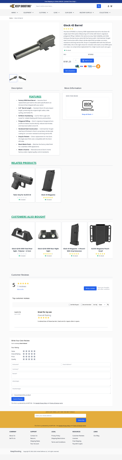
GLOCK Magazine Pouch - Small (100, 250)
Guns (55, 13)
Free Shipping (77, 441)
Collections (103, 13)
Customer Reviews (78, 436)
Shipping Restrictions (58, 438)
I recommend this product (22, 395)
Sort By (95, 304)
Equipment (27, 13)
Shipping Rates (35, 441)
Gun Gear (68, 13)
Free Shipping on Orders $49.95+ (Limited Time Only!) (60, 1)
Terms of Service (54, 403)
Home (11, 18)
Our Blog (96, 436)
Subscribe (81, 420)
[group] (69, 29)
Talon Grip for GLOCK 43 (22, 195)
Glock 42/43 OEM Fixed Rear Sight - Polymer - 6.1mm (22, 250)
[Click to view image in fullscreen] (34, 47)
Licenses (75, 438)
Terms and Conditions (58, 442)
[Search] (99, 6)
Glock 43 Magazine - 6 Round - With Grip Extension (74, 250)
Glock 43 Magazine (48, 195)
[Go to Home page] (20, 6)
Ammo (13, 13)
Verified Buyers (75, 304)
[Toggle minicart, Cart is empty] (111, 6)
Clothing (42, 13)
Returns (32, 438)
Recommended (87, 304)
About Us (12, 436)
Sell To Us (12, 438)
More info (20, 289)
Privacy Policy (55, 436)
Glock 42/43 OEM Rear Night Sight (48, 250)
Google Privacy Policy (41, 403)
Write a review (90, 288)
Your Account (34, 444)
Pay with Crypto (78, 444)
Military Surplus (86, 13)
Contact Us (33, 436)
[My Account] (108, 6)
